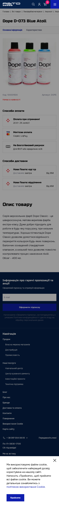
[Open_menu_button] (54, 4)
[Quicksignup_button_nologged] (39, 4)
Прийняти (15, 498)
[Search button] (33, 4)
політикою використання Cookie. (26, 487)
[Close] (54, 460)
